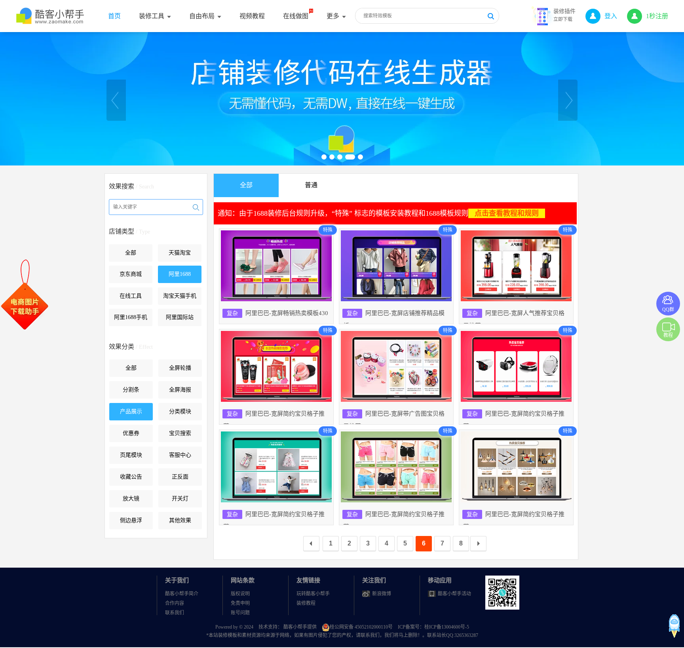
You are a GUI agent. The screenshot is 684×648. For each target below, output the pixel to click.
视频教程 (252, 16)
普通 (311, 185)
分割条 (131, 390)
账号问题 (240, 613)
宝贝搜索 (180, 433)
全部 (130, 253)
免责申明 (240, 603)
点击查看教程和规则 (507, 213)
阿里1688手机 (130, 317)
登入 (610, 16)
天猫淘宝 (180, 253)
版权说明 (240, 594)
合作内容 (174, 603)
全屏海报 (180, 390)
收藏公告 (131, 477)
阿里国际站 (180, 317)
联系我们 (174, 613)
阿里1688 (180, 274)
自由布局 (202, 16)
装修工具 (151, 16)
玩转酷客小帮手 (313, 594)
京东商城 (131, 274)
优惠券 (131, 433)
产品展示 (131, 411)
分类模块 (180, 411)
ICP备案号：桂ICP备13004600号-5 (433, 627)
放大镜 (131, 499)
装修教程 (305, 603)
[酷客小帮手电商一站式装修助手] (50, 20)
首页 (114, 16)
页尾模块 (131, 455)
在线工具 (131, 296)
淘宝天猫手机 (179, 296)
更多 (333, 16)
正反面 (180, 477)
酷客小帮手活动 (454, 594)
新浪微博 (381, 594)
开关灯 (180, 499)
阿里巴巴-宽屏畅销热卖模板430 (277, 313)
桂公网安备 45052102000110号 (362, 627)
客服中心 (180, 455)
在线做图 (295, 16)
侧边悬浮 (131, 520)
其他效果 (180, 520)
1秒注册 (657, 16)
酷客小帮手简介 (181, 594)
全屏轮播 (180, 368)
